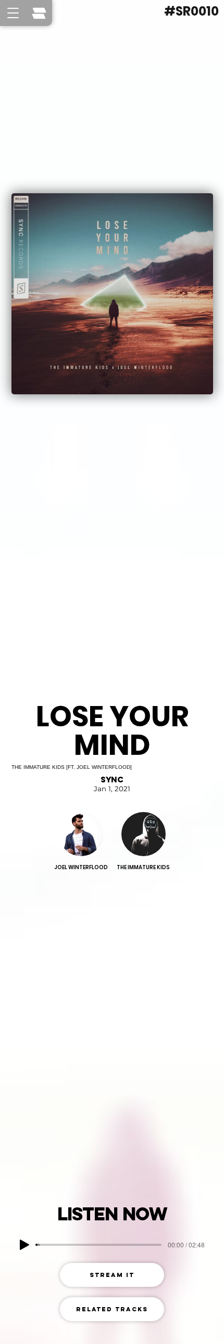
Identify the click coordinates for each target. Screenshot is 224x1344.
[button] (13, 13)
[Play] (24, 1245)
